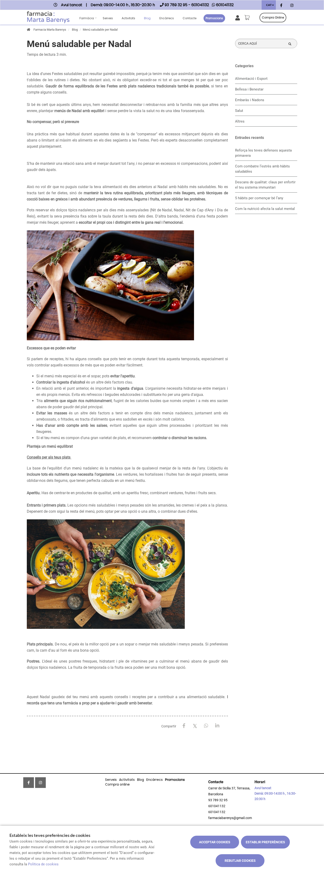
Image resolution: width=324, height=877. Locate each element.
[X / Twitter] (195, 725)
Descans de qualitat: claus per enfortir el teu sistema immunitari (265, 185)
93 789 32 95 (217, 800)
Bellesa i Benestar (249, 89)
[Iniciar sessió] (238, 17)
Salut (239, 111)
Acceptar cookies (214, 842)
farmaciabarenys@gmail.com (230, 818)
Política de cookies (43, 864)
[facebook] (281, 5)
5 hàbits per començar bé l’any (259, 198)
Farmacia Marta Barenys (49, 29)
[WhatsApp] (206, 726)
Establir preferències (265, 842)
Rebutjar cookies (240, 861)
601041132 (216, 806)
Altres (240, 121)
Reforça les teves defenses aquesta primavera (263, 153)
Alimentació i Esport (251, 78)
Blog (147, 18)
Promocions (214, 18)
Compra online (273, 17)
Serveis (108, 18)
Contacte (189, 18)
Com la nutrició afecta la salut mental (265, 209)
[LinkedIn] (217, 726)
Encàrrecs (166, 18)
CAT (269, 5)
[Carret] (247, 17)
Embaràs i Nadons (249, 100)
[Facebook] (184, 726)
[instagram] (292, 5)
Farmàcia (86, 18)
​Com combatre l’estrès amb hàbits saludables (262, 169)
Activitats (128, 18)
